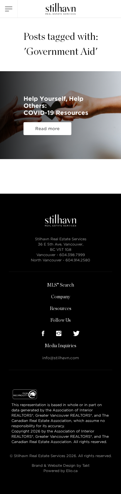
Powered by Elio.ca (60, 471)
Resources (60, 308)
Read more (47, 128)
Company (60, 296)
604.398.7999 (72, 255)
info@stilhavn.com (60, 358)
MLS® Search (60, 285)
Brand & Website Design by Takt (61, 465)
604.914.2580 (77, 260)
